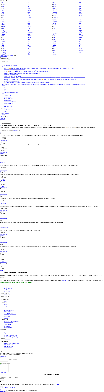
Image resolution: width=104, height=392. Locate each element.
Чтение (58, 84)
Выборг (3, 43)
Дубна (28, 2)
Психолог (3, 84)
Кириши (29, 25)
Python (33, 70)
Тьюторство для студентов (7, 311)
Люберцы (29, 51)
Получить (2, 386)
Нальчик (54, 11)
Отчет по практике (3, 203)
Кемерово (29, 23)
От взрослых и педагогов (7, 95)
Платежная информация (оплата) (8, 324)
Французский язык (38, 71)
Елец (28, 6)
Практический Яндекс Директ (8, 82)
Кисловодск (29, 27)
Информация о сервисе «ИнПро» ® (8, 98)
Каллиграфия (45, 68)
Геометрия (19, 83)
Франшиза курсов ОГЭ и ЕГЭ (8, 106)
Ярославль (80, 52)
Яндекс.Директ (76, 84)
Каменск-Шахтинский (30, 20)
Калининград (29, 18)
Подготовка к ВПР (14, 70)
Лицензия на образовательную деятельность (10, 101)
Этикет (73, 84)
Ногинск (54, 26)
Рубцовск (54, 49)
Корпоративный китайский (47, 82)
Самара (54, 53)
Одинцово (54, 29)
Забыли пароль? (6, 113)
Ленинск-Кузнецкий (30, 47)
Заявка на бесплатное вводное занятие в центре (10, 306)
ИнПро (1, 56)
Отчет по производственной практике (47, 77)
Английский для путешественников (9, 79)
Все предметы (85, 84)
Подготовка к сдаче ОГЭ (7, 297)
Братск (3, 27)
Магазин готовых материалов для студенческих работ (11, 343)
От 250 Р (2, 153)
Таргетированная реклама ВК (40, 84)
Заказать (1, 140)
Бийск (2, 23)
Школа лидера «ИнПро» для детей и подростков (10, 336)
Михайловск (54, 5)
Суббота (5, 89)
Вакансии (3, 108)
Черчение (55, 84)
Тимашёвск (80, 21)
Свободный (80, 4)
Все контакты (4, 62)
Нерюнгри (54, 14)
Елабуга (28, 5)
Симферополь (80, 10)
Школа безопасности (6, 69)
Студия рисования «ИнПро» (69, 79)
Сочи (79, 14)
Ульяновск (80, 29)
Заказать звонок (2, 119)
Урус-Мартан (80, 30)
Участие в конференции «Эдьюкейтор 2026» (10, 314)
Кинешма (29, 24)
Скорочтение (50, 68)
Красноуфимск (29, 38)
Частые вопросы (6, 318)
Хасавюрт (80, 36)
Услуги (3, 66)
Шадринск (80, 44)
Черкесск (80, 41)
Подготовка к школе (7, 68)
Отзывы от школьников (7, 316)
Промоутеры (5, 111)
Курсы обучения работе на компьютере (37, 79)
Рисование (16, 69)
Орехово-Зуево (55, 33)
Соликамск (80, 12)
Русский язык (24, 84)
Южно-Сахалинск (81, 50)
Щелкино (80, 47)
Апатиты (3, 7)
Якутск (79, 51)
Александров (3, 3)
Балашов (3, 15)
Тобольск (80, 23)
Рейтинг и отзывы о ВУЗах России (8, 344)
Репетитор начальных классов (8, 70)
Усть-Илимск (80, 32)
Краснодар (29, 36)
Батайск (3, 16)
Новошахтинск (55, 25)
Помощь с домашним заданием (21, 70)
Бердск (3, 21)
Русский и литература (29, 84)
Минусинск (54, 4)
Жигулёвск (29, 8)
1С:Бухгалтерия (4, 83)
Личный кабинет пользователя (8, 97)
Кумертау (29, 42)
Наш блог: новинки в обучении (8, 342)
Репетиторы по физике (3, 243)
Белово (3, 18)
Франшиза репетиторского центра (8, 105)
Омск (53, 31)
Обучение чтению (27, 68)
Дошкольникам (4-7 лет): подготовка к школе (10, 67)
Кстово (28, 41)
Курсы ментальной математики (60, 79)
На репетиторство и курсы (12, 387)
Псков (54, 42)
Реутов (54, 46)
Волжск (3, 37)
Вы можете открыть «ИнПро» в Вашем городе (6, 55)
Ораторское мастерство (81, 83)
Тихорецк (80, 22)
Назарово (54, 10)
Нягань (54, 28)
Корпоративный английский (16, 82)
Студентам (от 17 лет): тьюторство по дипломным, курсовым (12, 76)
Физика (45, 84)
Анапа (2, 5)
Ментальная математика (40, 70)
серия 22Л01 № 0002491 (16, 130)
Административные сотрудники (8, 109)
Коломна (29, 31)
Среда (4, 87)
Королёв (29, 33)
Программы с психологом (65, 68)
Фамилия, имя (10, 359)
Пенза (54, 37)
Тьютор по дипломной (7, 291)
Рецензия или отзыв (29, 77)
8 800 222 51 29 (2, 118)
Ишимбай (29, 16)
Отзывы (3, 93)
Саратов (80, 3)
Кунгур (28, 43)
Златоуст (29, 11)
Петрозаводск (54, 39)
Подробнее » (57, 384)
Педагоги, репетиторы (7, 339)
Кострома (29, 34)
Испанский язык (27, 83)
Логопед (46, 83)
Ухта (79, 33)
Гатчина (3, 45)
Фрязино (80, 34)
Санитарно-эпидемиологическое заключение (10, 323)
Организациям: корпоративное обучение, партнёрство (11, 81)
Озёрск (54, 30)
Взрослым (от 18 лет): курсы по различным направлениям (12, 78)
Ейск (28, 4)
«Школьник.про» (14, 337)
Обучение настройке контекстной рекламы (50, 79)
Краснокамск (29, 37)
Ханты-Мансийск (81, 35)
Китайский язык (59, 68)
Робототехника (20, 84)
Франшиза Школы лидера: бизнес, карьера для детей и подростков (13, 345)
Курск (28, 44)
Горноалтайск (3, 47)
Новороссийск (55, 21)
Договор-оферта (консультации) (8, 320)
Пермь (54, 38)
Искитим (29, 15)
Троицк (80, 25)
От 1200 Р (2, 186)
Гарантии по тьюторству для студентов (9, 315)
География (15, 83)
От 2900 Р (2, 211)
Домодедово (3, 54)
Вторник (5, 86)
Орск (53, 34)
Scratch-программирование (21, 68)
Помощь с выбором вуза (12, 73)
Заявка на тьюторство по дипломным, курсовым (10, 65)
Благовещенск (3, 25)
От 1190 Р (2, 261)
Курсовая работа (76, 77)
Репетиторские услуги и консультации (9, 310)
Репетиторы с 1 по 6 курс (3, 262)
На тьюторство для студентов (4, 387)
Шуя (79, 46)
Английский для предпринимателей (19, 79)
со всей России (2, 116)
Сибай (79, 9)
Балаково (3, 13)
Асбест (3, 11)
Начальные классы (66, 83)
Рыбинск (54, 50)
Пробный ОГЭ (33, 72)
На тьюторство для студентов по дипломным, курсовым (11, 92)
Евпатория (29, 3)
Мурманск (54, 7)
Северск (80, 6)
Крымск (28, 40)
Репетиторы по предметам (20, 72)
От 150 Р (2, 202)
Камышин (29, 21)
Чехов (79, 42)
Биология (13, 83)
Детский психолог (12, 69)
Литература (43, 83)
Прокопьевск (54, 41)
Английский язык (54, 68)
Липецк (28, 48)
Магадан (29, 52)
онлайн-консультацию (65, 280)
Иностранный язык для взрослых (8, 288)
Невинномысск (55, 13)
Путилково (54, 43)
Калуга (28, 19)
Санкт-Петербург (55, 54)
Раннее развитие (12, 84)
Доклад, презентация (3, 180)
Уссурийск (80, 31)
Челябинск (80, 39)
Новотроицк (54, 22)
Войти (3, 113)
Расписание (3, 85)
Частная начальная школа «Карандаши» (9, 334)
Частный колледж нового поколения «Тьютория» (10, 335)
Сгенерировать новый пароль (8, 327)
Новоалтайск (54, 18)
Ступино (80, 16)
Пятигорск (54, 44)
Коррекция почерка (51, 70)
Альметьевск (3, 4)
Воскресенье (5, 90)
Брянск (3, 28)
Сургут (79, 17)
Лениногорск (29, 46)
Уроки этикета (11, 71)
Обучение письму (33, 68)
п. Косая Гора (54, 35)
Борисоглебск (3, 26)
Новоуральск (54, 23)
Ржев (53, 47)
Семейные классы (13, 72)
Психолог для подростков (19, 73)
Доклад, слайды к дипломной (14, 77)
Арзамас (3, 8)
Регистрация (3, 114)
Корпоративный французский (39, 82)
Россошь (54, 48)
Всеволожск (3, 42)
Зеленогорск (29, 10)
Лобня (28, 49)
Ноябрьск (54, 27)
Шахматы (19, 69)
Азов (2, 2)
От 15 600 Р (2, 179)
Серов (79, 7)
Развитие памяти (71, 68)
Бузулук (3, 30)
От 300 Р (2, 235)
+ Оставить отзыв (6, 96)
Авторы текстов (6, 110)
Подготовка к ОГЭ (27, 72)
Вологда (3, 38)
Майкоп (28, 53)
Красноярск (29, 39)
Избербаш (29, 14)
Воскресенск (3, 41)
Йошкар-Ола (29, 17)
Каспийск (29, 22)
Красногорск (29, 35)
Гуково (3, 49)
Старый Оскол (80, 15)
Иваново (29, 12)
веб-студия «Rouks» (7, 355)
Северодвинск (80, 5)
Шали (79, 45)
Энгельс (80, 49)
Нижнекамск (54, 16)
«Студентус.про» (19, 337)
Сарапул (80, 2)
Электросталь (80, 48)
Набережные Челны (55, 9)
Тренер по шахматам (25, 73)
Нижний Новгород (55, 17)
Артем (2, 10)
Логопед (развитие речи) (39, 68)
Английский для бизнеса (23, 82)
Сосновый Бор (80, 13)
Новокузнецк (54, 19)
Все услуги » (5, 295)
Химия (53, 84)
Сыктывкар (80, 18)
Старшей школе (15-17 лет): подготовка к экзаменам (11, 74)
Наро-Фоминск (55, 12)
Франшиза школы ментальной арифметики (10, 107)
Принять (7, 391)
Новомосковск (55, 20)
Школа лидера (6, 71)
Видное (3, 33)
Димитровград (4, 52)
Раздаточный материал (3, 187)
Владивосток (3, 34)
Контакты (3, 112)
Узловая (80, 28)
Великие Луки (3, 31)
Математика (50, 83)
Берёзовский (3, 22)
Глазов (3, 46)
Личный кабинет (4, 56)
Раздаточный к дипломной (22, 77)
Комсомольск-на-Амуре (30, 32)
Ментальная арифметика (14, 68)
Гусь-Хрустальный (4, 50)
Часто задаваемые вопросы (7, 99)
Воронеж (3, 40)
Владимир (3, 35)
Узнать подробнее (2, 391)
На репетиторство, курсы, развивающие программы (11, 91)
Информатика (23, 83)
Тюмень (80, 27)
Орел (53, 32)
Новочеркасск (54, 24)
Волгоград (3, 36)
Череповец (80, 40)
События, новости (6, 332)
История (30, 83)
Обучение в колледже (7, 72)
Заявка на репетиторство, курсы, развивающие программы (12, 64)
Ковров (28, 30)
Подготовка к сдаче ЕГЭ (7, 294)
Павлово (54, 36)
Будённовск (3, 29)
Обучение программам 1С (27, 79)
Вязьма (3, 44)
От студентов (5, 94)
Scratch (35, 70)
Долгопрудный (4, 53)
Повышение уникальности (4, 227)
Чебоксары (80, 38)
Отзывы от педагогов (7, 317)
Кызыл (28, 45)
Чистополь (80, 43)
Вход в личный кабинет (7, 326)
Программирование (29, 70)
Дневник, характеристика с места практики (67, 77)
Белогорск (3, 19)
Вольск (3, 39)
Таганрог (80, 19)
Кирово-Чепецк (29, 26)
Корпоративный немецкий (31, 82)
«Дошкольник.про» (9, 337)
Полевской (54, 40)
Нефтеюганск (54, 15)
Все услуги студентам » (7, 292)
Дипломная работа (7, 77)
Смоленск (80, 11)
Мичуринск (54, 6)
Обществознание (75, 83)
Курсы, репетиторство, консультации (9, 313)
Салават (54, 51)
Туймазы (80, 26)
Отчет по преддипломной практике (37, 77)
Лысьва (28, 50)
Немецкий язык (43, 71)
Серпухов (80, 8)
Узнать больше (5, 140)
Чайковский (80, 37)
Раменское (54, 45)
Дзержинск (3, 51)
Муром (54, 8)
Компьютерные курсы (7, 289)
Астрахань (3, 12)
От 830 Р (2, 141)
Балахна (3, 14)
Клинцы (29, 29)
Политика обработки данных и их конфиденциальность (11, 102)
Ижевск (28, 13)
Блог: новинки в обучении (7, 100)
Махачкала (29, 54)
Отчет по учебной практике (56, 77)
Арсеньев (3, 9)
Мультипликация (23, 69)
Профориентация (6, 73)
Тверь (79, 20)
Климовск (29, 28)
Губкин (3, 48)
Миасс (54, 3)
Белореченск (3, 20)
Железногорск (29, 7)
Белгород (3, 17)
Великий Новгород (4, 32)
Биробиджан (3, 24)
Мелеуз (54, 2)
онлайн (9, 58)
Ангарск (3, 6)
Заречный (29, 9)
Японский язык (80, 84)
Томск (79, 24)
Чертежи (1, 219)
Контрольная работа (82, 77)
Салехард (54, 52)
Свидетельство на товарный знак (8, 103)
